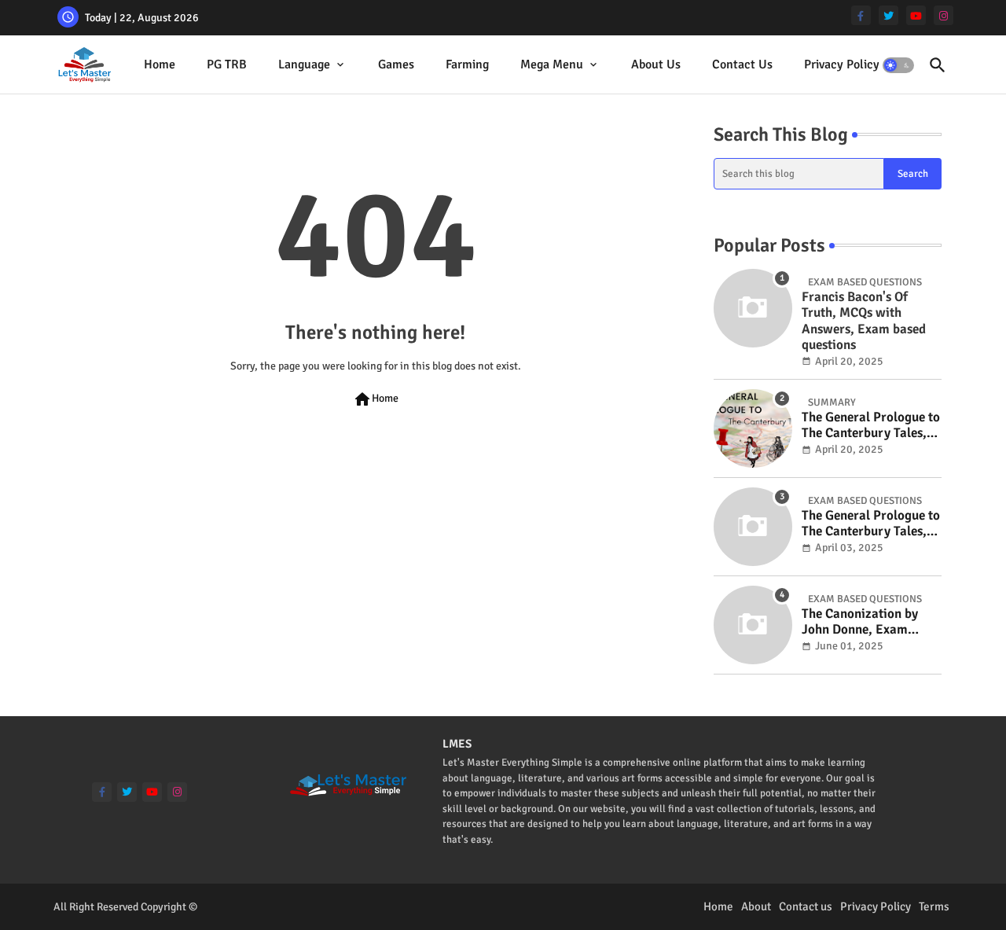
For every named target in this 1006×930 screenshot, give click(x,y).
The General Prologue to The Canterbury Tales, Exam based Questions (871, 524)
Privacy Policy (841, 64)
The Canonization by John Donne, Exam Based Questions (860, 622)
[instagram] (943, 15)
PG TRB (227, 64)
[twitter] (888, 15)
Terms (934, 906)
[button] (898, 65)
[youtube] (916, 15)
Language (304, 64)
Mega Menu (551, 64)
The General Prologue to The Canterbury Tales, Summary (871, 426)
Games (396, 64)
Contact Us (742, 64)
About (756, 906)
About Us (656, 64)
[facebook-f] (861, 15)
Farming (467, 64)
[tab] (159, 64)
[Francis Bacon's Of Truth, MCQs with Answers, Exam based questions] (753, 308)
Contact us (805, 906)
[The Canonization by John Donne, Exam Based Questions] (753, 625)
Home (159, 64)
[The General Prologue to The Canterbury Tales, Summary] (753, 428)
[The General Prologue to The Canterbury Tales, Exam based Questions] (753, 526)
